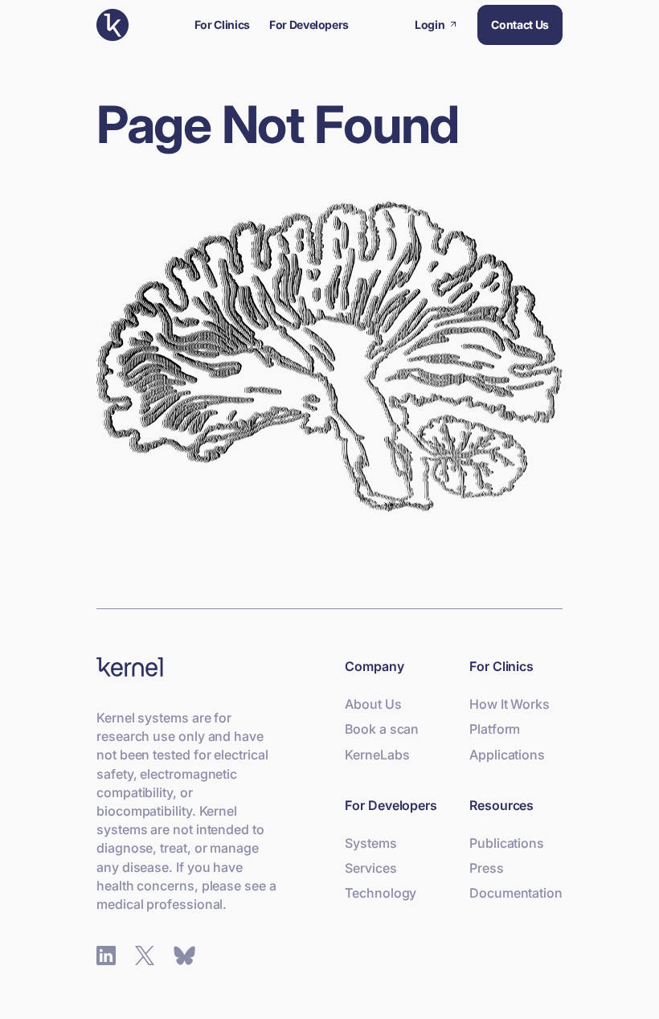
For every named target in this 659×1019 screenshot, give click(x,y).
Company (374, 666)
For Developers (309, 24)
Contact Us (520, 24)
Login (432, 24)
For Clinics (222, 24)
